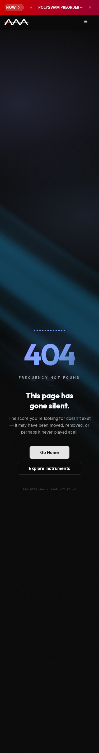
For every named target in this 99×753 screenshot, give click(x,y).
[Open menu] (86, 21)
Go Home (49, 452)
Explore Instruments (49, 468)
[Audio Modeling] (16, 22)
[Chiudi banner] (90, 7)
